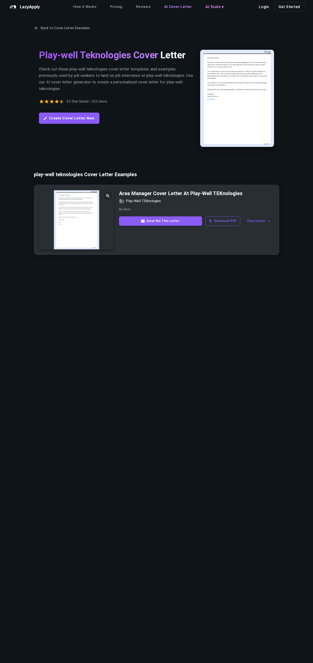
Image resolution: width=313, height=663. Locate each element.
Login (264, 6)
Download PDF (225, 221)
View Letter (256, 221)
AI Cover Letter (178, 6)
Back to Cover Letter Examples (65, 28)
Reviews (143, 6)
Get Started (289, 6)
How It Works (84, 6)
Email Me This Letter (163, 221)
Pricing (116, 6)
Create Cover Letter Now (71, 118)
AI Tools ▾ (214, 6)
